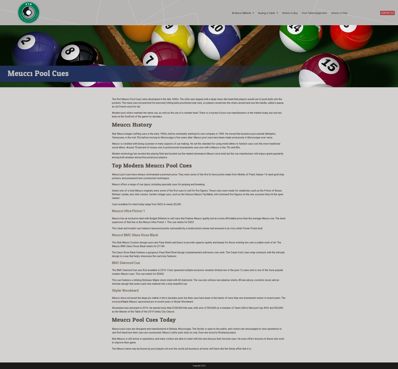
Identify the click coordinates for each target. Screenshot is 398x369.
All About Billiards (241, 13)
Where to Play (339, 13)
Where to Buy (290, 13)
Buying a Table (266, 13)
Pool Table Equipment (314, 13)
